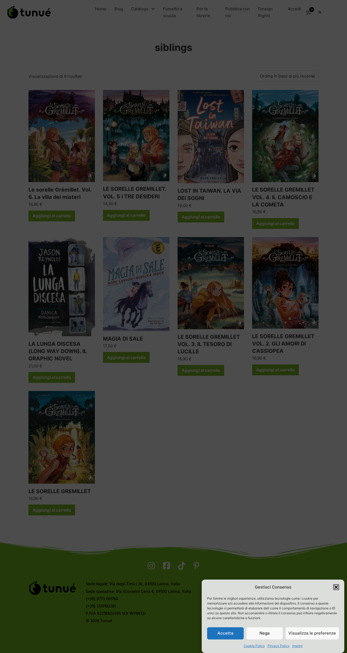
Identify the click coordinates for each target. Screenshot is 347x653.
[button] (336, 587)
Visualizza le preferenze (312, 633)
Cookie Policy (254, 646)
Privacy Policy (279, 646)
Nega (264, 633)
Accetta (225, 633)
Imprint (297, 646)
